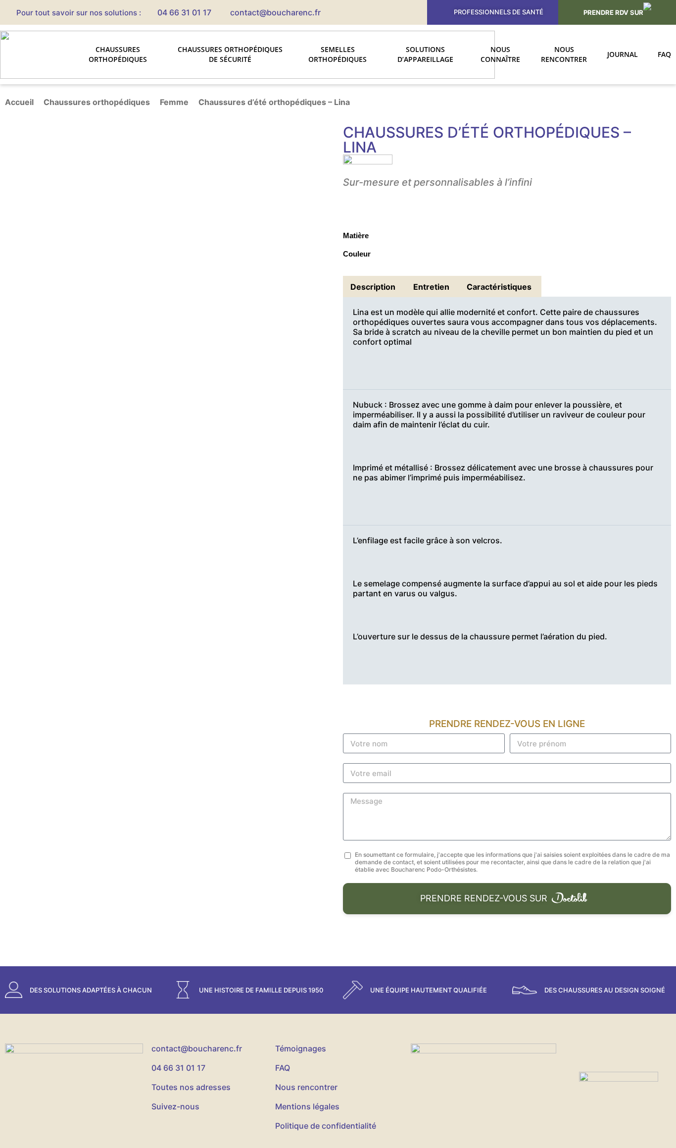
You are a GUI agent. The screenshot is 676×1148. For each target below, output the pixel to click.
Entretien (431, 287)
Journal (622, 54)
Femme (174, 102)
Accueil (19, 102)
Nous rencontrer (564, 54)
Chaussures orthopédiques (118, 54)
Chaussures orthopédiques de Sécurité (230, 54)
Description (372, 287)
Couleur (357, 254)
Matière (356, 235)
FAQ (664, 54)
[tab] (372, 287)
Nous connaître (500, 54)
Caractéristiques (499, 287)
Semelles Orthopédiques (337, 54)
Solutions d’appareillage (425, 54)
